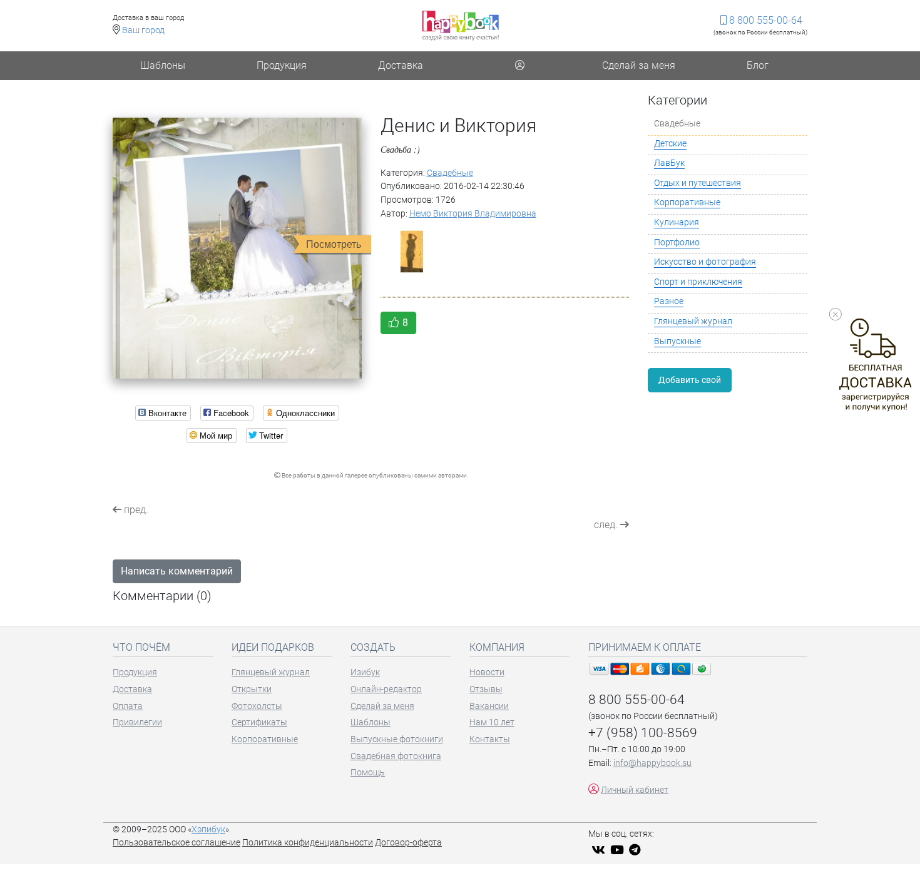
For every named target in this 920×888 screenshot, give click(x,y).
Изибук (365, 672)
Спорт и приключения (698, 282)
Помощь (367, 772)
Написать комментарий (177, 571)
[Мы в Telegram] (636, 850)
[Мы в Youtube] (618, 850)
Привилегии (137, 722)
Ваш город (143, 30)
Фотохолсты (257, 706)
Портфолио (677, 242)
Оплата (128, 706)
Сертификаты (259, 722)
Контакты (489, 739)
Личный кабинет (634, 790)
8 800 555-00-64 (764, 20)
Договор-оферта (408, 842)
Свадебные (450, 173)
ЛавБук (669, 163)
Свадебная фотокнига (395, 756)
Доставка (400, 65)
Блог (758, 65)
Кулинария (676, 222)
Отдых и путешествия (697, 183)
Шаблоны (162, 65)
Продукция (282, 65)
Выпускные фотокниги (396, 739)
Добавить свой (689, 380)
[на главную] (460, 25)
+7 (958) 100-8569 (642, 732)
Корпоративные (687, 202)
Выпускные (677, 341)
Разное (668, 301)
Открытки (252, 689)
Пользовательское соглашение (176, 842)
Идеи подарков (273, 647)
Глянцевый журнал (693, 321)
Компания (496, 647)
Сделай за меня (638, 65)
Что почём (141, 647)
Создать (373, 647)
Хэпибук (208, 829)
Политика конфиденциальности (307, 842)
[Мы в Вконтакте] (599, 850)
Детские (670, 143)
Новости (486, 672)
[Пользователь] (519, 65)
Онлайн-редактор (386, 689)
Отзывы (486, 689)
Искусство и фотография (705, 262)
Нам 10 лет (491, 722)
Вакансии (489, 706)
